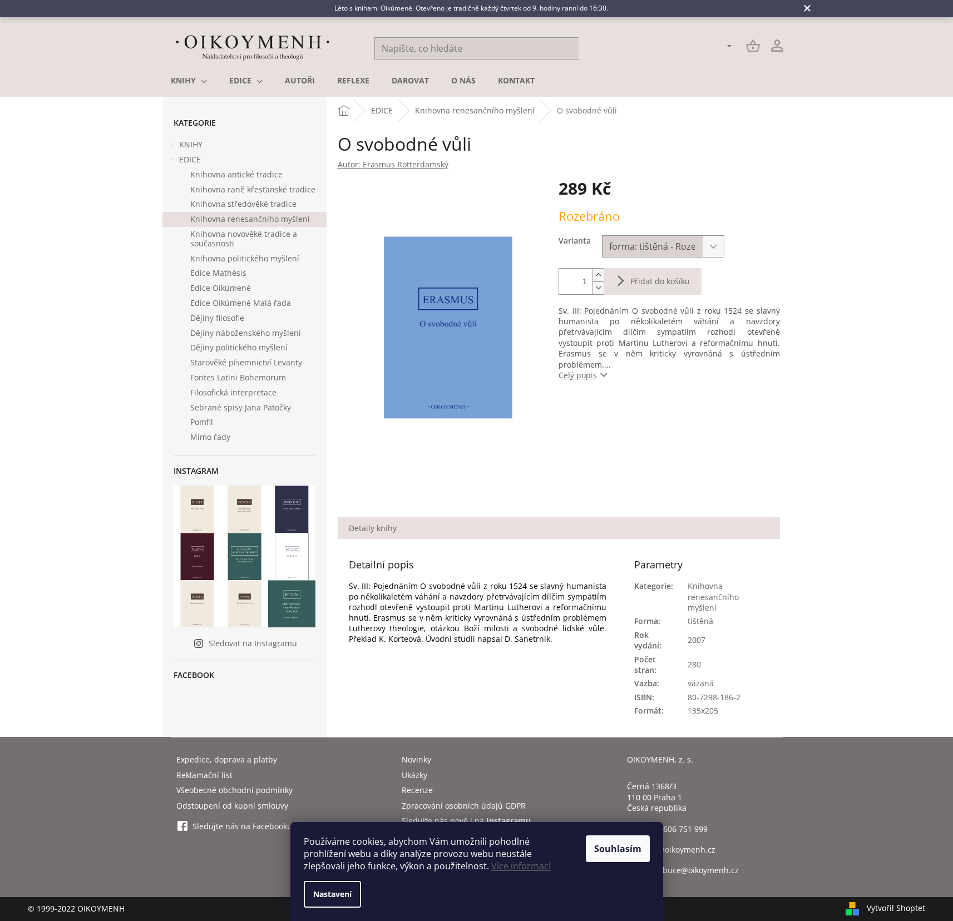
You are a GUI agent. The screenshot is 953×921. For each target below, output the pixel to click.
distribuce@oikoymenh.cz (691, 870)
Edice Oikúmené (220, 288)
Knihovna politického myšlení (244, 258)
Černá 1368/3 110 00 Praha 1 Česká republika (657, 797)
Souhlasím (617, 849)
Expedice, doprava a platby (226, 759)
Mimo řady (210, 437)
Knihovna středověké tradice (243, 204)
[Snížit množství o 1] (598, 287)
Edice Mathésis (218, 273)
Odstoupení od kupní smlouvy (232, 805)
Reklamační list (204, 775)
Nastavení (332, 894)
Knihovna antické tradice (236, 174)
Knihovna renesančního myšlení (250, 219)
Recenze (417, 790)
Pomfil (201, 422)
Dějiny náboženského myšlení (245, 333)
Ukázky (414, 775)
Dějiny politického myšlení (239, 347)
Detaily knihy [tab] (373, 528)
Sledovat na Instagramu (253, 643)
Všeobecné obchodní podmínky (234, 790)
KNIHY (191, 144)
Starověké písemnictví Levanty (246, 362)
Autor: (393, 164)
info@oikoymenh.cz (679, 849)
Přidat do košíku (660, 281)
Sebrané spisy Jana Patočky (240, 407)
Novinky (416, 759)
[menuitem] (189, 81)
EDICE (190, 159)
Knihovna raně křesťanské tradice (252, 189)
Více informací (521, 866)
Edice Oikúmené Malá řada (240, 303)
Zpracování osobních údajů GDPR (464, 805)
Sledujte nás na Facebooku (242, 826)
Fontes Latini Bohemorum (238, 377)
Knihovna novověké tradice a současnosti (243, 239)
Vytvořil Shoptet (896, 908)
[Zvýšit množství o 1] (598, 275)
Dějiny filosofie (217, 318)
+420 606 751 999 (675, 829)
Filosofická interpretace (233, 392)
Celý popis (578, 375)
